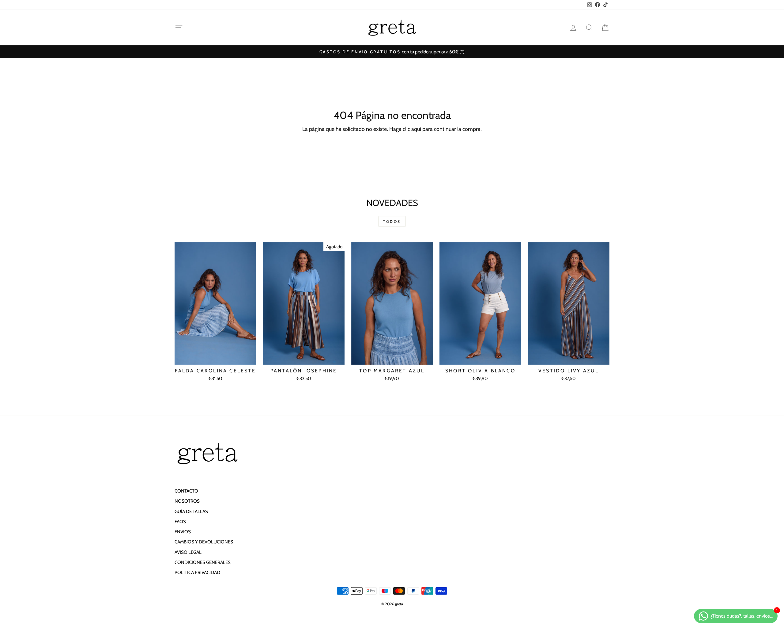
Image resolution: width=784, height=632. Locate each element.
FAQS (180, 521)
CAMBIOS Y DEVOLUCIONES (204, 542)
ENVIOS (183, 532)
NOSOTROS (187, 501)
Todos (392, 221)
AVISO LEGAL (188, 552)
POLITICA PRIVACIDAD (197, 572)
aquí (416, 129)
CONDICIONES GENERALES (203, 562)
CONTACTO (186, 491)
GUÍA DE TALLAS (191, 511)
